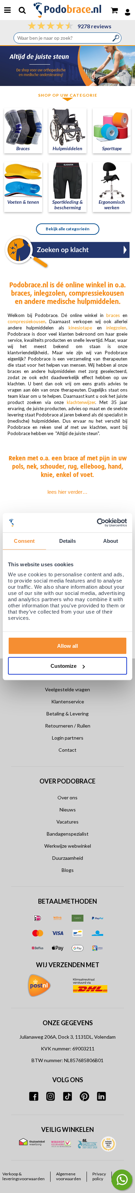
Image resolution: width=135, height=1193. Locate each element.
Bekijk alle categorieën (67, 228)
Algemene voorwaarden (68, 1176)
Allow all (67, 645)
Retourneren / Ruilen (67, 726)
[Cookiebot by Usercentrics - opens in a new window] (97, 522)
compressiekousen (26, 321)
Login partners (67, 738)
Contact (67, 750)
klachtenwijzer (79, 402)
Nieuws (68, 809)
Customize (63, 666)
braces (113, 315)
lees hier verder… (67, 492)
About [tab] (110, 541)
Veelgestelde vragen (67, 689)
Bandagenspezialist (68, 834)
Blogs (68, 870)
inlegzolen (116, 327)
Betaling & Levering (67, 713)
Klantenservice (67, 701)
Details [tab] (67, 541)
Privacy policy (99, 1176)
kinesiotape (80, 327)
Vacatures (67, 822)
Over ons (67, 797)
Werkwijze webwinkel (67, 846)
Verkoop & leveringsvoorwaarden (23, 1176)
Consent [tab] (24, 541)
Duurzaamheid (67, 858)
